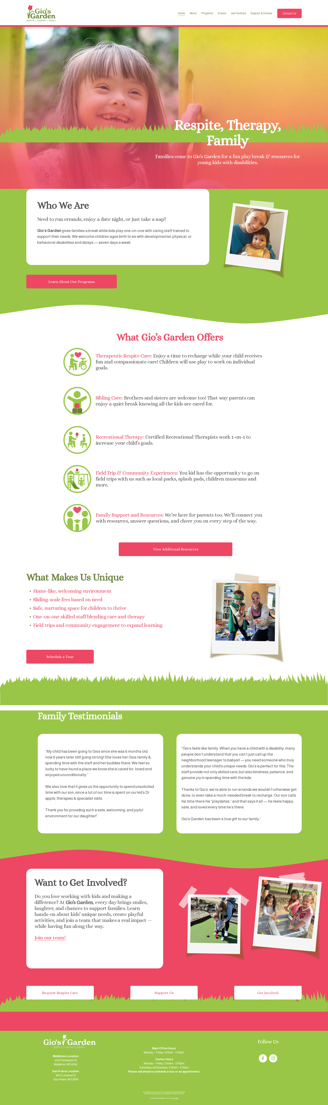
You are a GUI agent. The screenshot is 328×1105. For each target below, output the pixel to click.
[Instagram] (273, 1058)
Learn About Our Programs (71, 281)
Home (181, 13)
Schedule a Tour (60, 657)
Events (222, 13)
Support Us (164, 993)
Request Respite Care (60, 993)
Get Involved (267, 993)
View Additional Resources (175, 549)
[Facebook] (263, 1058)
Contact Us (289, 13)
